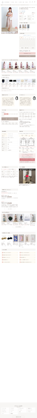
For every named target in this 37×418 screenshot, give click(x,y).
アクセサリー (29, 411)
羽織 (19, 411)
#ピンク (7, 90)
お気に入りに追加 (28, 56)
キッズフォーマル (4, 411)
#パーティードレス (6, 89)
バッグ (11, 411)
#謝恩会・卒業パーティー (31, 89)
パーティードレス (4, 408)
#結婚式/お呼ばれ (22, 89)
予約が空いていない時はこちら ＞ (27, 35)
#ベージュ (10, 90)
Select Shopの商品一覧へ (18, 226)
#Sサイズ (16, 89)
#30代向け (13, 89)
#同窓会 (5, 90)
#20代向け (10, 89)
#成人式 (2, 90)
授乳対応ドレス (30, 408)
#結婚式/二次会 (26, 89)
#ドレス (2, 89)
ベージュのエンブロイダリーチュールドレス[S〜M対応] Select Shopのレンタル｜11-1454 (4, 2)
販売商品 (12, 413)
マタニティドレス (21, 408)
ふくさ (3, 413)
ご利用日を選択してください (27, 53)
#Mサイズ (18, 89)
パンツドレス (12, 408)
